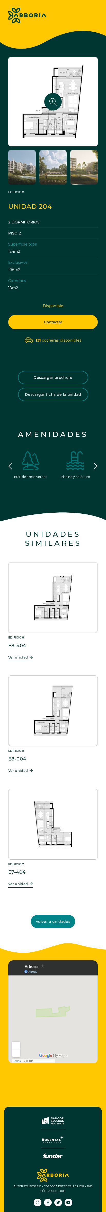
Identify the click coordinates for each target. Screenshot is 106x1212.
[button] (10, 466)
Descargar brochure (52, 377)
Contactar (53, 322)
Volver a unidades (53, 921)
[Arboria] (27, 15)
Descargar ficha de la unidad (53, 394)
